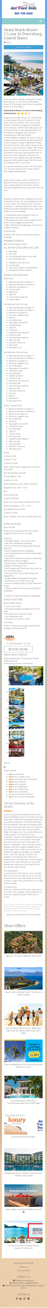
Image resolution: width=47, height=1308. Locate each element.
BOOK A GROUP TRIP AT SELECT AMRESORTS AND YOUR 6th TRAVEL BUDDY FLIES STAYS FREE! (23, 1030)
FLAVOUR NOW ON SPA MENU (23, 1137)
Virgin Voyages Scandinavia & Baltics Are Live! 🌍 (23, 1210)
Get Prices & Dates (23, 47)
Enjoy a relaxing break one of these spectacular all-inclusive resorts (23, 1065)
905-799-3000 (23, 13)
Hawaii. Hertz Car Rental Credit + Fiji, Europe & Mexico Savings (23, 993)
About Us (23, 1267)
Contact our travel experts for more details (23, 914)
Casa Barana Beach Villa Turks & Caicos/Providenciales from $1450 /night (23, 1101)
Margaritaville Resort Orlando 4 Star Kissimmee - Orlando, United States (23, 1174)
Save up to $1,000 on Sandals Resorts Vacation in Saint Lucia (23, 1246)
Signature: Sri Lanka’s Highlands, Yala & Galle (23, 956)
